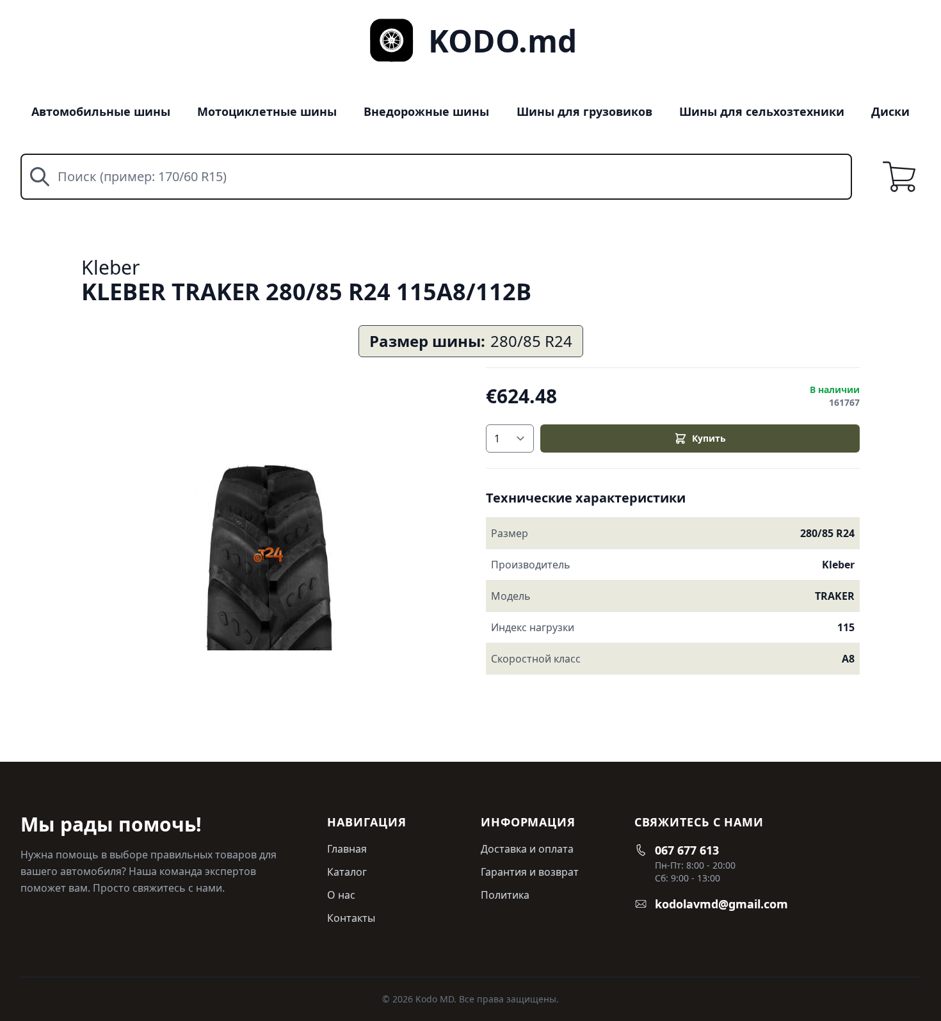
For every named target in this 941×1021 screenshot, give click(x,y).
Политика (505, 895)
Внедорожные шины (426, 111)
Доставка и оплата (527, 849)
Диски (890, 111)
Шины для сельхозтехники (761, 111)
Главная (347, 849)
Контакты (351, 918)
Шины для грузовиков (584, 111)
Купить (709, 438)
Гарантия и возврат (530, 872)
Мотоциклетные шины (267, 111)
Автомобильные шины (100, 111)
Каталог (347, 872)
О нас (341, 895)
